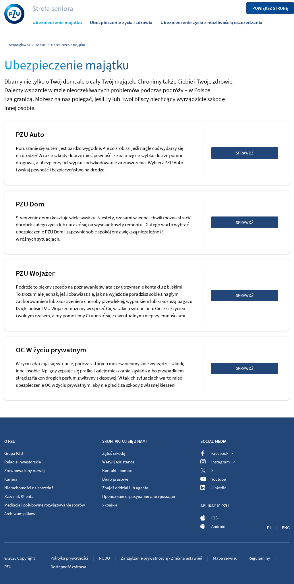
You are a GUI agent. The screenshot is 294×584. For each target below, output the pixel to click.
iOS (214, 518)
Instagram (220, 462)
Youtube (218, 479)
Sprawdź (245, 153)
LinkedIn (219, 487)
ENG (286, 527)
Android (218, 526)
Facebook (219, 453)
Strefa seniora (53, 8)
